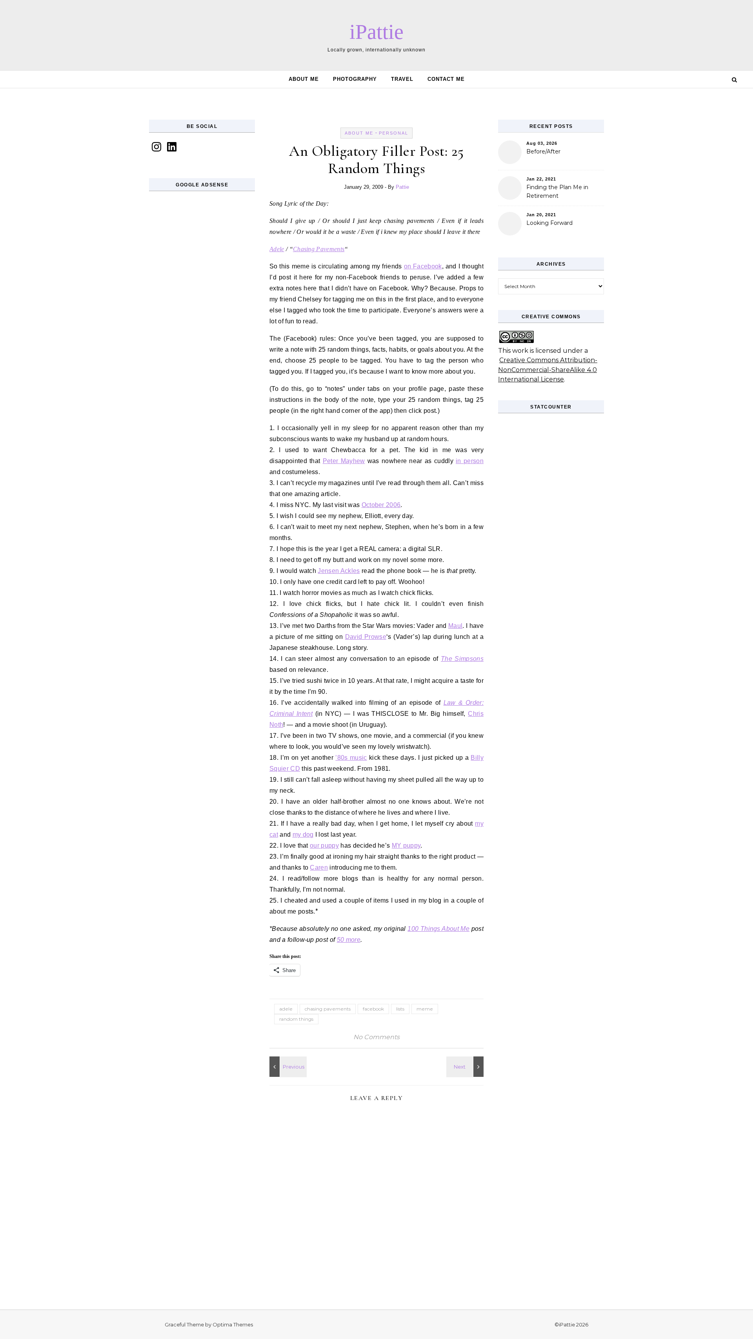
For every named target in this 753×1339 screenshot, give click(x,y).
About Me (304, 79)
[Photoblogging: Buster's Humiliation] (287, 1066)
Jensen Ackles (339, 570)
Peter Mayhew (344, 461)
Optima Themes (233, 1324)
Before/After (543, 151)
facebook (373, 1009)
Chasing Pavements (318, 249)
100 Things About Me (438, 928)
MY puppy (406, 845)
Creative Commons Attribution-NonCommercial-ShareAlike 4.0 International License (547, 369)
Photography (355, 79)
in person (470, 461)
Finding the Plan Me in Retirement (557, 191)
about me (359, 133)
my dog (303, 834)
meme (425, 1009)
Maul (455, 625)
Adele (276, 249)
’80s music (351, 757)
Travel (402, 79)
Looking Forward (549, 222)
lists (400, 1009)
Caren (319, 867)
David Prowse (365, 636)
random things (296, 1019)
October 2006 (381, 505)
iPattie (376, 32)
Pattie (402, 187)
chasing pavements (328, 1009)
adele (286, 1009)
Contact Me (446, 79)
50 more (348, 939)
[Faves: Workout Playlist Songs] (466, 1066)
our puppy (324, 845)
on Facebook (423, 266)
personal (393, 133)
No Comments (376, 1037)
